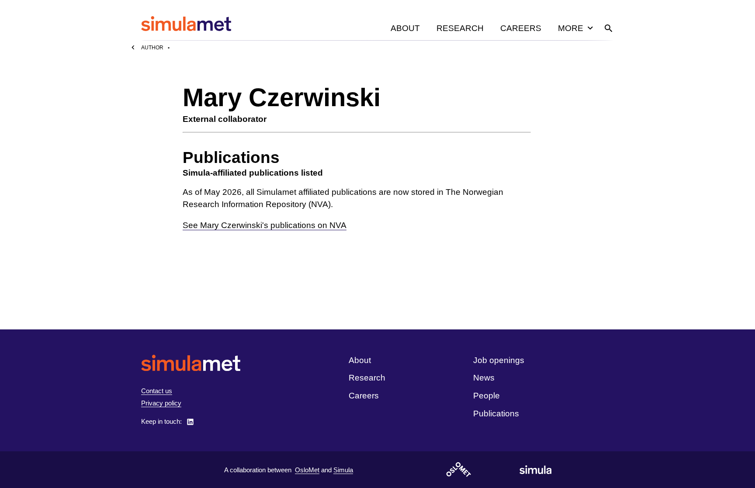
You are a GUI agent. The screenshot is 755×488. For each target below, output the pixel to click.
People (486, 395)
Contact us (156, 391)
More (570, 28)
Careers (520, 28)
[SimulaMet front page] (190, 363)
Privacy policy (161, 403)
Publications (496, 413)
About (405, 28)
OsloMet (307, 470)
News (484, 377)
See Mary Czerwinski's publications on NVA (264, 225)
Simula (343, 470)
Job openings (498, 360)
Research (460, 28)
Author (152, 47)
